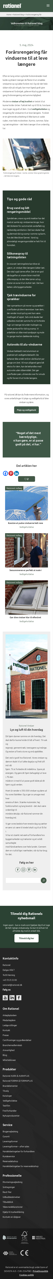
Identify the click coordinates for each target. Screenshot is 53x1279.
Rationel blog (18, 14)
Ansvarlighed (8, 1050)
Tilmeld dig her (26, 938)
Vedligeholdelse (10, 1100)
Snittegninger (9, 1187)
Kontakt (6, 1030)
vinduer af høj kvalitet (21, 101)
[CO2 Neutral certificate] (10, 1243)
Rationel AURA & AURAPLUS (16, 1075)
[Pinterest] (10, 473)
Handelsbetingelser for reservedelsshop (20, 1166)
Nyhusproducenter (11, 1115)
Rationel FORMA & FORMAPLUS (18, 1080)
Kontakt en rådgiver (12, 1216)
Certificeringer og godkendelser (17, 1040)
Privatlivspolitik (40, 1271)
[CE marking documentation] (24, 1259)
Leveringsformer (10, 1141)
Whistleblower (9, 1060)
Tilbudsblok (8, 1201)
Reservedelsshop (10, 1161)
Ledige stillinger (10, 1025)
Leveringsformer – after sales (16, 1146)
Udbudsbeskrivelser (11, 1197)
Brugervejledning (10, 1131)
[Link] (12, 5)
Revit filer (7, 1192)
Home (9, 14)
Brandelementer (10, 1085)
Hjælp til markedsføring (13, 1212)
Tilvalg (6, 1090)
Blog (5, 1055)
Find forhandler (10, 1110)
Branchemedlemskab (12, 1045)
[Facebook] (5, 473)
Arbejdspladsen (10, 1015)
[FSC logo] (24, 1243)
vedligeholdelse (39, 109)
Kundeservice (9, 1156)
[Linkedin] (16, 473)
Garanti (6, 1136)
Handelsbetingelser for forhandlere (18, 1151)
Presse (6, 1035)
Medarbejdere (9, 1020)
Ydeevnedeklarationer (13, 1206)
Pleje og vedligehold (26, 409)
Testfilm (6, 1105)
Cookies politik (26, 1274)
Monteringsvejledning (12, 1182)
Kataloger (7, 1095)
